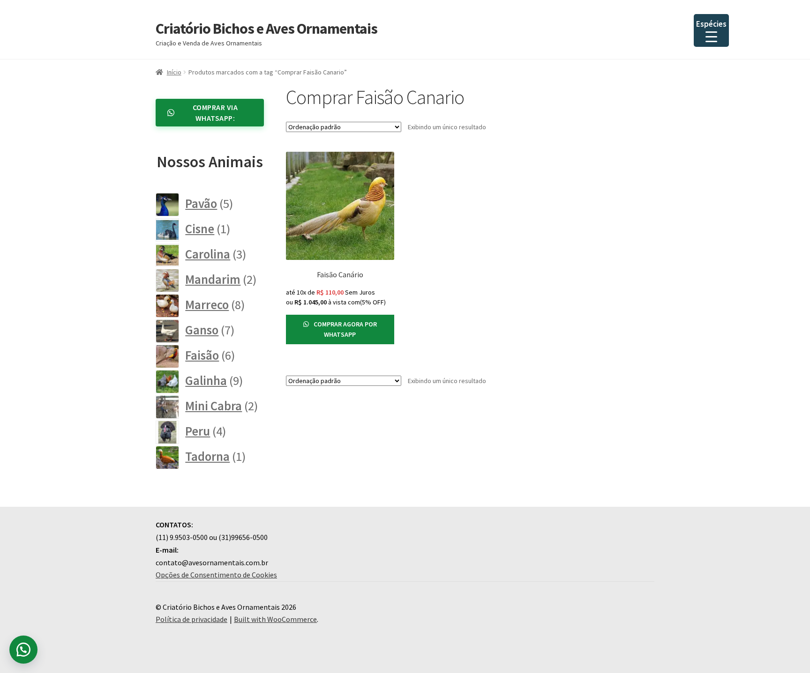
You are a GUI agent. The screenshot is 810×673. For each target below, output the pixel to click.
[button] (23, 650)
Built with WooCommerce (275, 619)
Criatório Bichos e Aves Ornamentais (266, 28)
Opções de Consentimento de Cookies (216, 574)
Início (174, 72)
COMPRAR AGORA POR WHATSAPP (344, 329)
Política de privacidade (191, 619)
